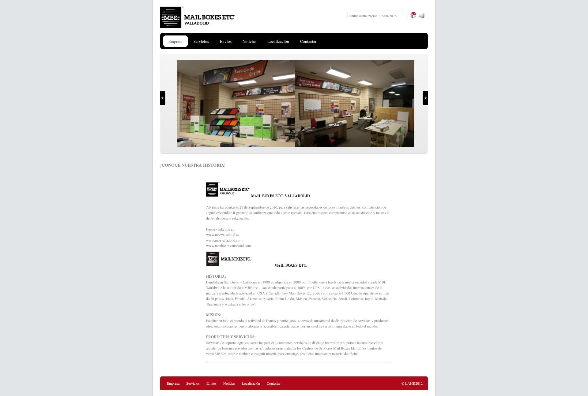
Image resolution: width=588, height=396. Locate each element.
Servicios (193, 383)
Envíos (211, 383)
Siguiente (425, 98)
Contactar (274, 383)
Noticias (229, 383)
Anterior (163, 98)
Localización (251, 383)
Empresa (173, 383)
